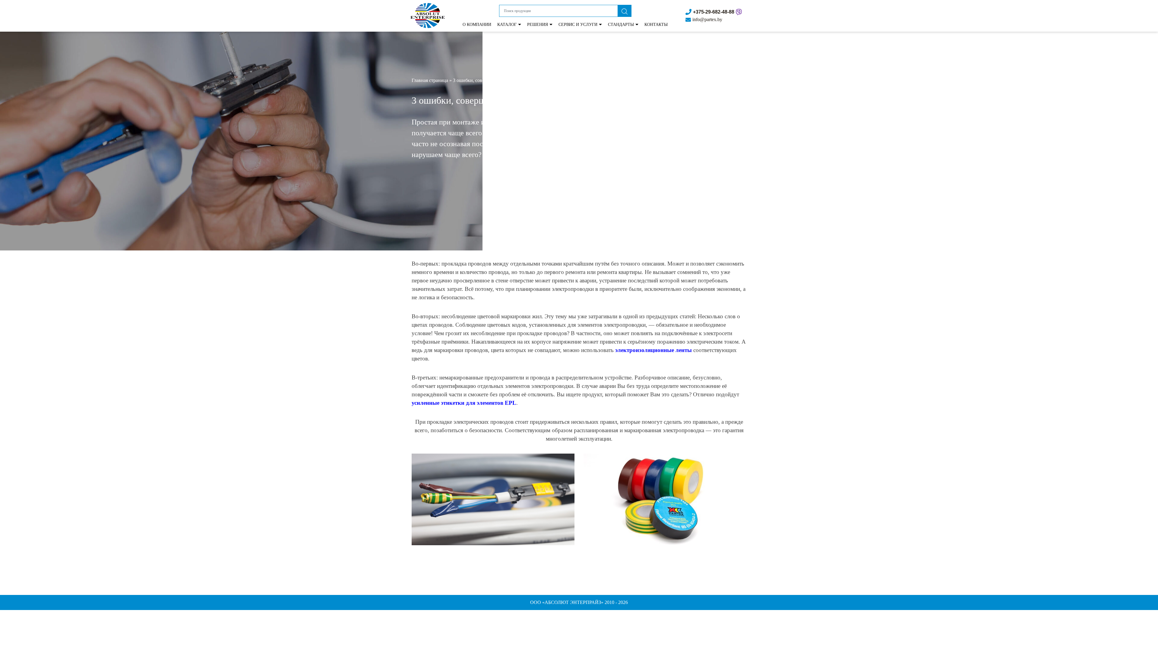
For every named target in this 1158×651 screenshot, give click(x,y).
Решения (537, 24)
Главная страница (430, 80)
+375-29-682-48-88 (713, 11)
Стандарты (621, 24)
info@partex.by (707, 19)
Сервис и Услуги (577, 24)
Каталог (507, 24)
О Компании (477, 24)
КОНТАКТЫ (656, 24)
